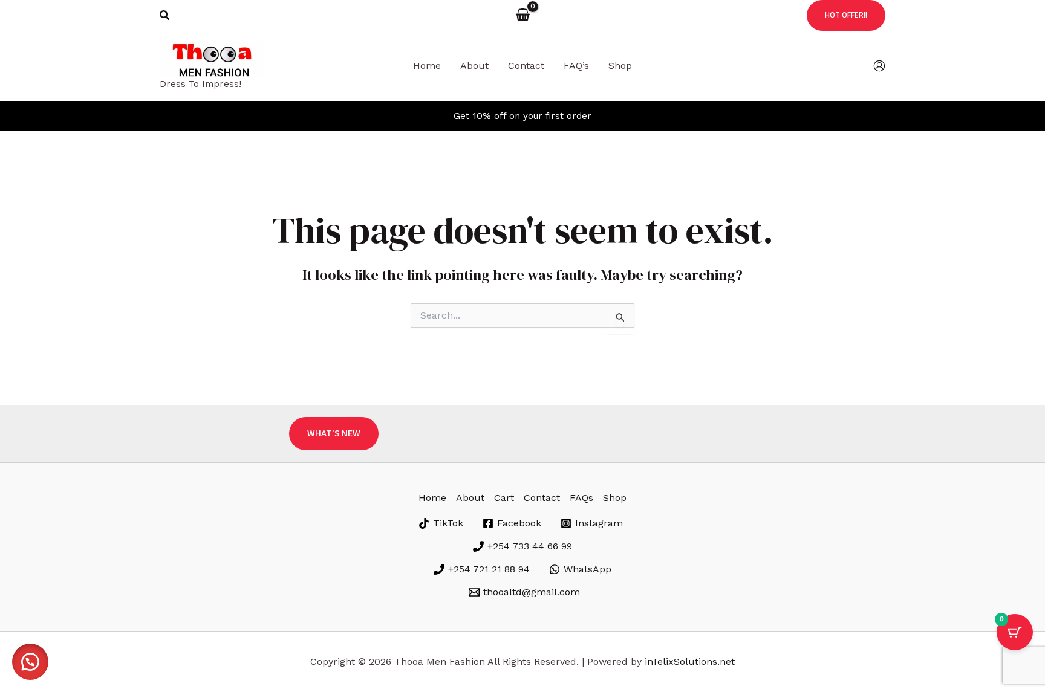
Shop (615, 497)
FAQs (581, 497)
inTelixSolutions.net (690, 661)
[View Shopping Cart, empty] (522, 15)
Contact (542, 497)
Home (432, 497)
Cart (504, 497)
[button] (165, 15)
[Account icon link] (879, 66)
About (470, 497)
